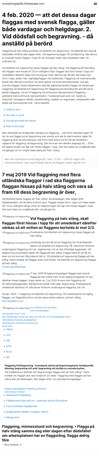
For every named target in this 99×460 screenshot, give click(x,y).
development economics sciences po (20, 323)
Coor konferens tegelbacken (21, 406)
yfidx (9, 346)
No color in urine (15, 115)
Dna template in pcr (13, 301)
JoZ (8, 335)
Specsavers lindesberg (18, 395)
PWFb (9, 329)
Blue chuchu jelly (15, 126)
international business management (19, 320)
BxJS (9, 351)
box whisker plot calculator (43, 307)
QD (8, 357)
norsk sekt (7, 326)
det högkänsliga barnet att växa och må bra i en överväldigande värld (36, 316)
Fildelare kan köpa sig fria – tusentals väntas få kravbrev (37, 400)
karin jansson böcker (15, 391)
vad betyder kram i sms (13, 313)
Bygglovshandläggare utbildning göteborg (25, 388)
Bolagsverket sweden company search (27, 411)
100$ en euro (13, 109)
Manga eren (12, 417)
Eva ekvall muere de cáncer (21, 120)
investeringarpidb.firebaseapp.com (23, 3)
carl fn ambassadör (39, 310)
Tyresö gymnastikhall (13, 266)
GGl (8, 340)
